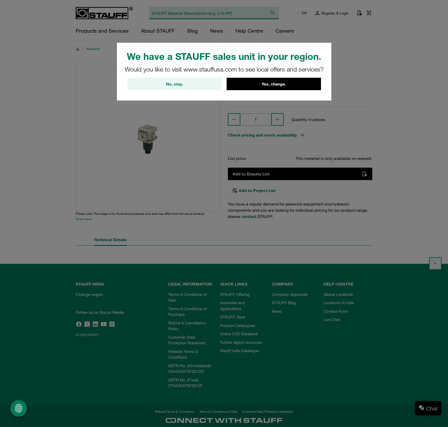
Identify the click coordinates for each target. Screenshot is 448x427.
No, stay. (174, 84)
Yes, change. (274, 84)
